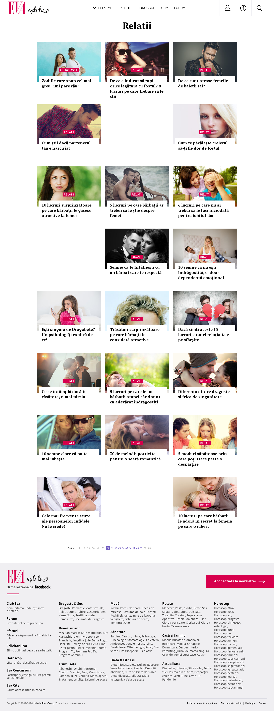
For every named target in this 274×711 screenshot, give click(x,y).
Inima (136, 636)
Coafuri (64, 672)
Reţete (167, 603)
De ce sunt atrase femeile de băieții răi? (203, 83)
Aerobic (139, 668)
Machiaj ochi (98, 676)
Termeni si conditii (231, 703)
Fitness (123, 664)
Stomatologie (136, 640)
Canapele (193, 644)
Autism (201, 654)
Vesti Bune (181, 676)
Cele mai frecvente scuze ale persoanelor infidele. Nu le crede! (66, 521)
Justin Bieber (75, 648)
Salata (166, 612)
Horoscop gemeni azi (228, 648)
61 (112, 548)
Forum (179, 8)
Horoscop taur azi (226, 655)
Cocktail (180, 615)
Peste (197, 608)
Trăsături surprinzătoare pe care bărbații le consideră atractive (134, 334)
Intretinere (125, 668)
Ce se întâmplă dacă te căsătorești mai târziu (64, 394)
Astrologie (69, 70)
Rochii (68, 668)
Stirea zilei (195, 668)
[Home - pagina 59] (77, 546)
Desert (180, 619)
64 (123, 548)
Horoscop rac (223, 633)
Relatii (137, 70)
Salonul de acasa (96, 679)
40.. (98, 548)
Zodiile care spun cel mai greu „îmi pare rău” (66, 83)
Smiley (76, 644)
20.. (89, 548)
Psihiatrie (146, 651)
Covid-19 (195, 676)
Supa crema (195, 615)
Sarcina (116, 636)
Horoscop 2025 (224, 612)
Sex (103, 612)
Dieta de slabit (146, 672)
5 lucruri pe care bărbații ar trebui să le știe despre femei (136, 210)
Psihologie (148, 636)
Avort (148, 647)
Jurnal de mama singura (193, 651)
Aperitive (168, 619)
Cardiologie (118, 647)
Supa (184, 612)
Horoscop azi (222, 615)
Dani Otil (65, 644)
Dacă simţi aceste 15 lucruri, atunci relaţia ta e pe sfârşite (203, 334)
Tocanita (168, 615)
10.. (84, 548)
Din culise (169, 668)
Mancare (168, 608)
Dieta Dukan (137, 664)
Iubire (82, 612)
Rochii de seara (130, 608)
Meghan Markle (69, 633)
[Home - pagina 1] (76, 546)
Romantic (78, 608)
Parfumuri (90, 668)
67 (134, 548)
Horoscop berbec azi (228, 684)
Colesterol (152, 640)
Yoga (114, 668)
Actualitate (171, 663)
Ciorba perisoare (173, 622)
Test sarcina (144, 643)
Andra (86, 644)
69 (141, 548)
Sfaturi (12, 631)
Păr (61, 668)
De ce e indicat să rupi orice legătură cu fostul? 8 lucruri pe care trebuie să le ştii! (136, 88)
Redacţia (250, 703)
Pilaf (203, 619)
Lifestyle (106, 8)
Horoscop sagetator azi (229, 666)
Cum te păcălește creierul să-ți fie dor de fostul (203, 145)
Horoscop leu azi (225, 677)
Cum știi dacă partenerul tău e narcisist (66, 145)
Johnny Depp (84, 636)
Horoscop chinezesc (227, 622)
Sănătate (118, 632)
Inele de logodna (143, 615)
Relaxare (153, 664)
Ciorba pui (193, 622)
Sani (84, 672)
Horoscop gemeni (225, 640)
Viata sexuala (95, 608)
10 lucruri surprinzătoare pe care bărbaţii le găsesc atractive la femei (66, 210)
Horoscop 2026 (224, 608)
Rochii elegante (121, 615)
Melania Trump (96, 648)
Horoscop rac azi (225, 644)
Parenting (168, 651)
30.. (94, 548)
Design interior (189, 647)
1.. (80, 548)
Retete (125, 8)
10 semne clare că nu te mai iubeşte (64, 456)
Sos (204, 608)
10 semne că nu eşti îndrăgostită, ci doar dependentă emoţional (201, 272)
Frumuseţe (67, 664)
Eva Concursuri (19, 670)
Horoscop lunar (224, 630)
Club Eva (13, 603)
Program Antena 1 (71, 655)
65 (126, 548)
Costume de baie (134, 612)
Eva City (13, 685)
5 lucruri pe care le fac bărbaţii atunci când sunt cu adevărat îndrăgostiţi (135, 397)
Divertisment (69, 628)
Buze (74, 676)
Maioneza (192, 619)
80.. (150, 548)
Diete (114, 664)
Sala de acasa (135, 679)
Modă (115, 603)
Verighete (117, 619)
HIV (121, 651)
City (164, 8)
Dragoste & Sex (71, 603)
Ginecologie (118, 640)
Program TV (66, 651)
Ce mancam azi (181, 626)
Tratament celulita (71, 679)
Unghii (78, 668)
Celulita (84, 676)
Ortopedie (132, 651)
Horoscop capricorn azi (229, 658)
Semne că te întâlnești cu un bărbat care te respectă (135, 269)
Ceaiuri (126, 636)
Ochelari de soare (136, 619)
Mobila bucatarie (173, 640)
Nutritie (130, 672)
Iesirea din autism (181, 672)
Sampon (64, 676)
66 (130, 548)
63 (119, 548)
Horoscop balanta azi (228, 680)
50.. (103, 548)
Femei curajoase (185, 654)
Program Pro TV (85, 651)
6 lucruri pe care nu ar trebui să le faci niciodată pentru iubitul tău (203, 210)
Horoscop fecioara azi (228, 651)
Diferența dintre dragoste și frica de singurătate (204, 394)
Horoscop (146, 8)
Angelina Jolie (81, 640)
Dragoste (65, 608)
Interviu (182, 668)
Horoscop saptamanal (228, 687)
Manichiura (96, 672)
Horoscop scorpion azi (229, 662)
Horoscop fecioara (226, 637)
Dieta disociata (120, 676)
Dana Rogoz (100, 640)
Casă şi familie (173, 635)
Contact (263, 703)
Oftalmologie (135, 647)
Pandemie (169, 679)
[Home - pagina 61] (153, 546)
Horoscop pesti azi (226, 673)
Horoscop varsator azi (228, 669)
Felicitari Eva (17, 646)
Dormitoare (170, 647)
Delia (94, 644)
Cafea (175, 612)
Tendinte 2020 (120, 623)
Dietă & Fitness (123, 660)
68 (137, 548)
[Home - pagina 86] (154, 546)
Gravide (167, 654)
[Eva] (19, 4)
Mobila (181, 644)
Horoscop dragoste (226, 619)
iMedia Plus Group (44, 703)
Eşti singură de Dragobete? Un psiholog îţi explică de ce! (68, 334)
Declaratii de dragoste (89, 619)
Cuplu (72, 612)
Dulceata (194, 612)
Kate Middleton (91, 633)
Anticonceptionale (123, 643)
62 (116, 548)
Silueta (136, 676)
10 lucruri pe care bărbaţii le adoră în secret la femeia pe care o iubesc (205, 521)
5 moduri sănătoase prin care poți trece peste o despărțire (202, 459)
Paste (179, 608)
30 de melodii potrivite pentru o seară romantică (135, 456)
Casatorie (93, 612)
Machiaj (75, 672)
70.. (145, 548)
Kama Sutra (66, 615)
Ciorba (188, 608)
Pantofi (151, 612)
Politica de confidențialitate (202, 703)
